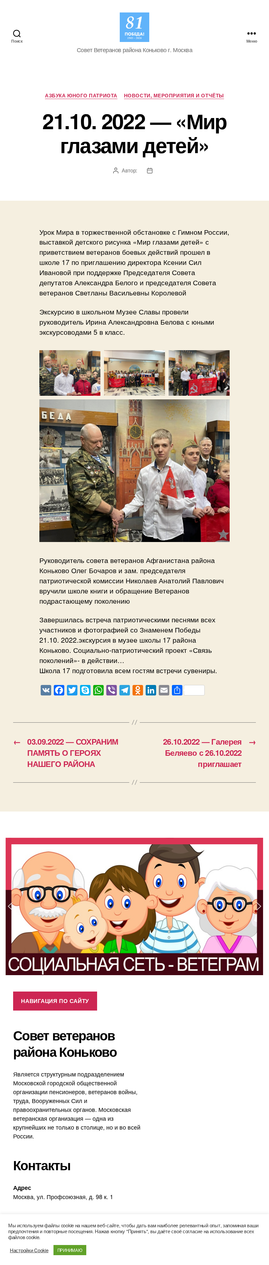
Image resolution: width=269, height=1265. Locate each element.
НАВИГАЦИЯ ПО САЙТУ (55, 1001)
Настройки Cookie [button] (29, 1250)
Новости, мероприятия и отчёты (174, 95)
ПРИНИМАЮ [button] (69, 1250)
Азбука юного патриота (81, 95)
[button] (134, 906)
